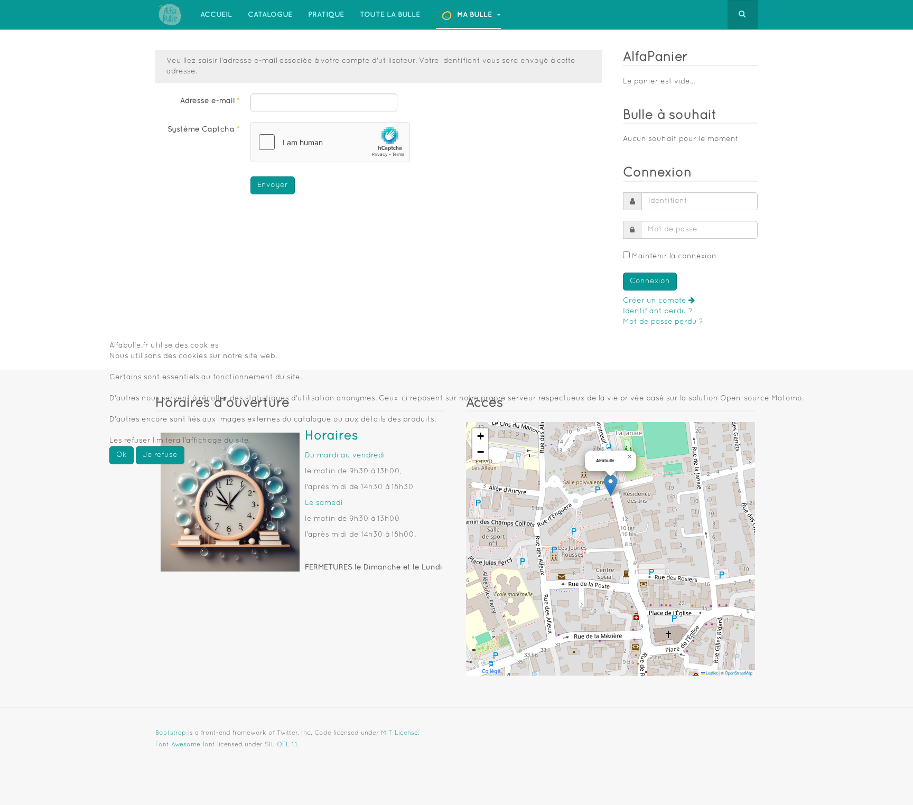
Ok (121, 455)
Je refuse (160, 455)
